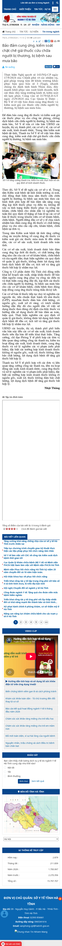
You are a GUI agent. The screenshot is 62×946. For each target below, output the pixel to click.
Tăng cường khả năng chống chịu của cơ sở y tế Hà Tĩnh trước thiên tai (30, 542)
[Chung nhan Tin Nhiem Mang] (31, 931)
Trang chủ (10, 9)
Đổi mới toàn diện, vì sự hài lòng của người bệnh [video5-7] (30, 735)
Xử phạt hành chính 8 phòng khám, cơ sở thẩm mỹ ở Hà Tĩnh (31, 608)
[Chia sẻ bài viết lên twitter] (49, 41)
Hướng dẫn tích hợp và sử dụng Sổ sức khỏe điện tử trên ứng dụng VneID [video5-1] (30, 683)
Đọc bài (48, 66)
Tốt (9, 772)
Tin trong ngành (50, 31)
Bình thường (14, 776)
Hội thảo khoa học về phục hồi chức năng (25, 576)
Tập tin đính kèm (14, 397)
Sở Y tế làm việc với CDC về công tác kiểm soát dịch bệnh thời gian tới (30, 556)
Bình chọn (24, 781)
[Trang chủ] (31, 17)
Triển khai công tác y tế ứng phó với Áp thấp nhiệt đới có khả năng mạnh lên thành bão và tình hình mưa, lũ (30, 601)
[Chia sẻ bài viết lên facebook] (46, 41)
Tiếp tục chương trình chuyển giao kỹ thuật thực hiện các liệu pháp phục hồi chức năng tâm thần (29, 549)
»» (46, 622)
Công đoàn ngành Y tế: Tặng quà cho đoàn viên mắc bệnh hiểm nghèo (31, 594)
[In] (55, 41)
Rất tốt (11, 767)
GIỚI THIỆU (25, 9)
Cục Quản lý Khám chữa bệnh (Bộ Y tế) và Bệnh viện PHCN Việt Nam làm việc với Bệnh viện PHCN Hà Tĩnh (31, 564)
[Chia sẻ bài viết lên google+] (52, 41)
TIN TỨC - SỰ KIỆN (43, 9)
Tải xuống (9, 67)
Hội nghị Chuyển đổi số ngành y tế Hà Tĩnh (26, 588)
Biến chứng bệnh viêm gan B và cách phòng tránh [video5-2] (31, 691)
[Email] (58, 41)
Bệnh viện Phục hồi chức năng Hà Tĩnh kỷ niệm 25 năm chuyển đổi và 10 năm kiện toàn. (30, 571)
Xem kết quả (38, 781)
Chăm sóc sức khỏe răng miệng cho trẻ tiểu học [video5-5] (30, 718)
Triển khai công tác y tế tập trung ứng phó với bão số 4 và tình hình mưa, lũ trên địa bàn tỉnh (32, 582)
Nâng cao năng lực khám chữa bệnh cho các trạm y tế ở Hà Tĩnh (30, 615)
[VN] (60, 898)
